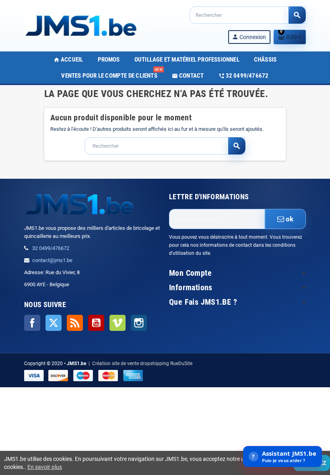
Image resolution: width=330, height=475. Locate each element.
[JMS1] (80, 25)
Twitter (53, 323)
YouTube (96, 323)
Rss (75, 323)
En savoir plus (44, 467)
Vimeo (117, 323)
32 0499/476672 (50, 248)
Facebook (32, 323)
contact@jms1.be (52, 260)
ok (289, 219)
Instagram (139, 323)
